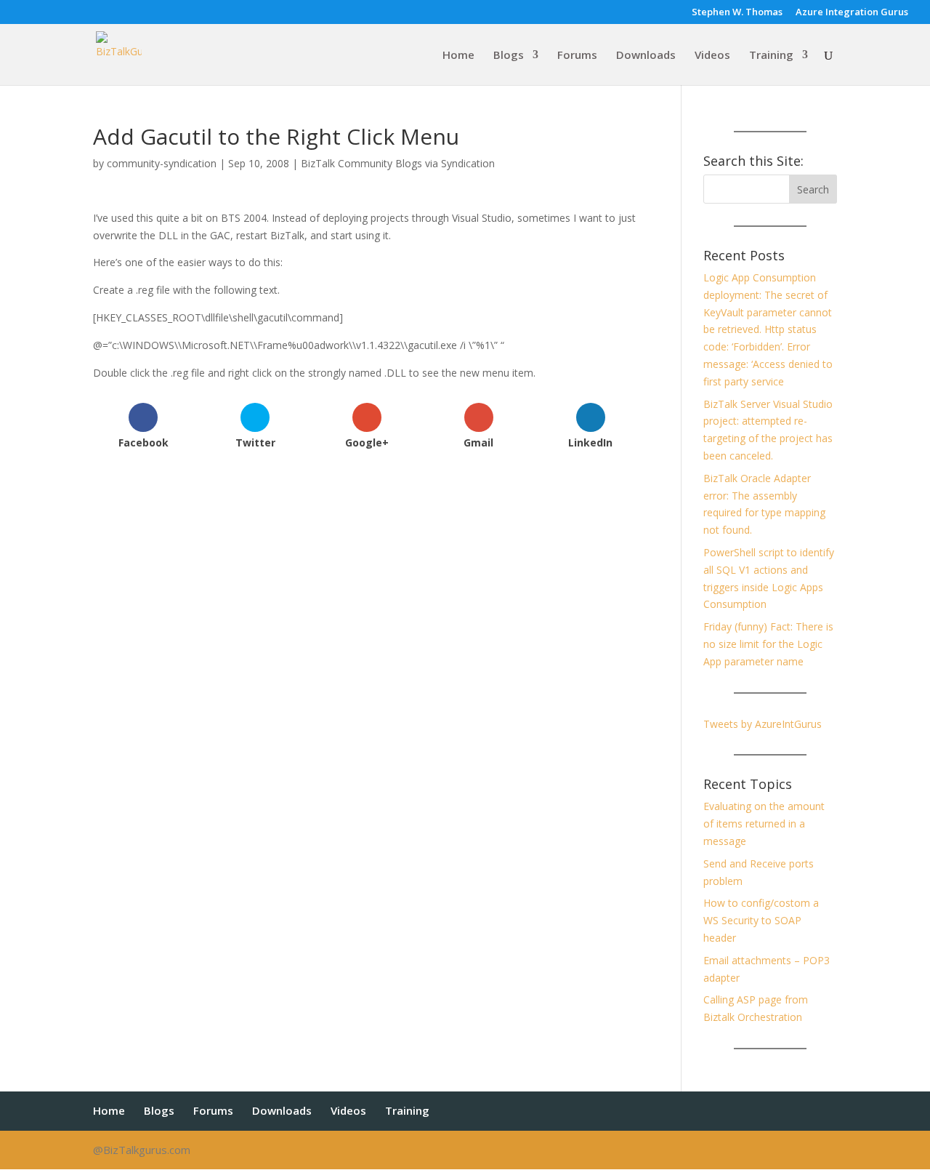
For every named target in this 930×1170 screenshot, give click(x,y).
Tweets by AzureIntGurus (762, 724)
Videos (712, 55)
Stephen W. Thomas (737, 12)
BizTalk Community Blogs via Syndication (398, 163)
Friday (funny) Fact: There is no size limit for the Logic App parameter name (768, 644)
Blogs (508, 55)
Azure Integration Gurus (852, 12)
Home (458, 55)
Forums (577, 55)
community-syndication (162, 163)
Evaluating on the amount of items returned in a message (764, 823)
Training (771, 55)
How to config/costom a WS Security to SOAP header (761, 920)
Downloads (646, 55)
